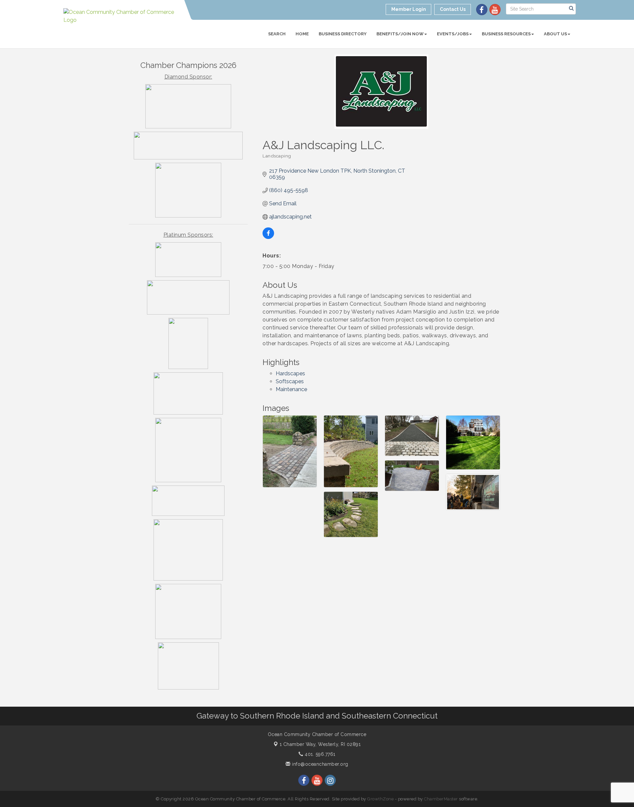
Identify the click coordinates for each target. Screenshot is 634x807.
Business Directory (343, 33)
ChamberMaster (441, 798)
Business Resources (506, 33)
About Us (555, 33)
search (277, 33)
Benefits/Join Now (400, 33)
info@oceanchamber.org (319, 764)
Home (302, 33)
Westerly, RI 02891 (320, 744)
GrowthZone (380, 798)
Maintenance (291, 389)
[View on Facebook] (268, 237)
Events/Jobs (453, 33)
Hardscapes (290, 373)
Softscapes (290, 381)
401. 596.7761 (319, 754)
